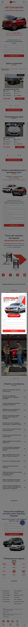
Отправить (14, 331)
